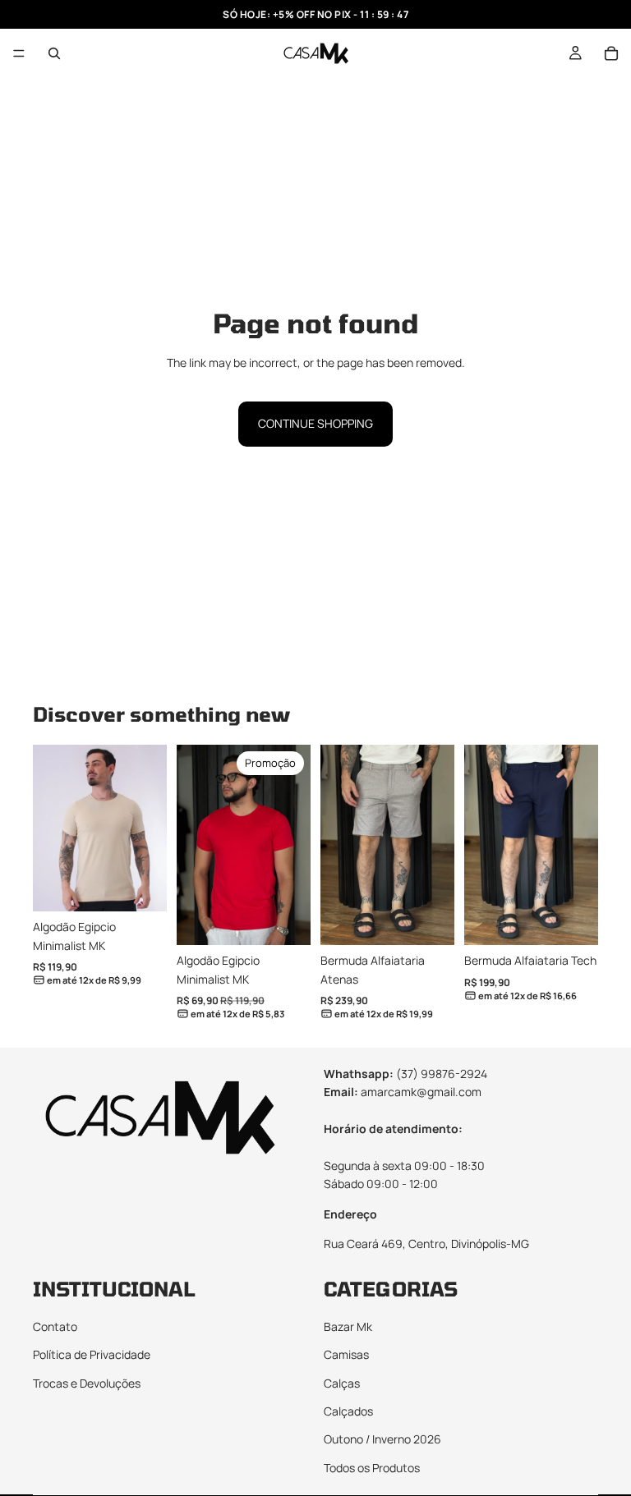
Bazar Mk (348, 1326)
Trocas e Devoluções (86, 1382)
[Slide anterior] (51, 828)
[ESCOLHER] (141, 887)
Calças (342, 1382)
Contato (55, 1326)
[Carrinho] (611, 53)
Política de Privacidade (91, 1354)
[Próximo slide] (149, 828)
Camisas (346, 1354)
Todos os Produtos (372, 1467)
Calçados (348, 1411)
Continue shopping (315, 423)
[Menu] (19, 53)
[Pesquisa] (54, 53)
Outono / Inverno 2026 (382, 1439)
